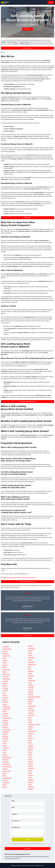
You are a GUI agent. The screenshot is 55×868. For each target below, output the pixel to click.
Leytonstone (6, 782)
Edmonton (30, 689)
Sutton (29, 703)
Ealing (29, 717)
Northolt (30, 759)
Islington (5, 683)
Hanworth (30, 766)
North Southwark (12, 577)
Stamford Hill (6, 748)
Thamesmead (31, 680)
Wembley (30, 701)
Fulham (4, 743)
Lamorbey (30, 685)
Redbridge (30, 671)
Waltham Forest (32, 664)
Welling (30, 673)
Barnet (29, 740)
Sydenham (5, 720)
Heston (30, 756)
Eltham (4, 775)
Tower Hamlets (6, 669)
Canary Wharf (6, 678)
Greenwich (5, 681)
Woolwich (5, 768)
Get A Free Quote (27, 635)
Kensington (5, 722)
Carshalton (31, 687)
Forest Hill (5, 690)
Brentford (30, 692)
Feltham (30, 770)
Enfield (30, 736)
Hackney (5, 704)
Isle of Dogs (6, 676)
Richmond (30, 694)
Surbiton (30, 729)
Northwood (31, 786)
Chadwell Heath (32, 731)
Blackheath (5, 702)
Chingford (30, 712)
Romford (30, 763)
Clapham (5, 665)
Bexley (30, 719)
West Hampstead (7, 766)
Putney (4, 752)
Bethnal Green (6, 674)
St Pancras (5, 688)
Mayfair (4, 672)
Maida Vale (5, 736)
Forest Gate (6, 761)
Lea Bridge (5, 738)
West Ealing (31, 710)
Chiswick (30, 650)
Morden (30, 653)
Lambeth (5, 660)
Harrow (30, 752)
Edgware (30, 749)
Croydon (30, 659)
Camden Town (6, 706)
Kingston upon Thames (34, 724)
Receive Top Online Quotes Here (27, 581)
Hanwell (30, 722)
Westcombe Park (7, 718)
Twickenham (31, 715)
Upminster (30, 782)
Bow (4, 692)
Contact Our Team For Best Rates (27, 401)
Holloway (5, 727)
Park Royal (31, 676)
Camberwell (4, 577)
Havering (30, 775)
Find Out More (27, 217)
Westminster (25, 577)
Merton (4, 773)
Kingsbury (30, 699)
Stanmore (30, 761)
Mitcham (5, 785)
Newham (5, 755)
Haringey (5, 780)
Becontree (30, 708)
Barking (30, 655)
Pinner (29, 777)
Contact (51, 2)
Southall (30, 754)
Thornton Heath (7, 771)
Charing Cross (32, 577)
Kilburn (4, 750)
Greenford (30, 738)
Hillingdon (30, 779)
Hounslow (30, 747)
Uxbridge (30, 789)
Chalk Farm (6, 725)
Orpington (30, 726)
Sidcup (30, 683)
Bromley (5, 695)
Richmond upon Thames (34, 696)
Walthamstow (31, 657)
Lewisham (5, 697)
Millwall (4, 667)
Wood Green (31, 648)
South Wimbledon (7, 778)
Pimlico (4, 662)
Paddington (5, 713)
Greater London (7, 729)
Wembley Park (32, 706)
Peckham (19, 577)
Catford (4, 711)
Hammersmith (6, 764)
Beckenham (6, 759)
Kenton (30, 742)
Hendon (30, 678)
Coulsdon (30, 745)
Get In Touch (27, 848)
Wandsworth (6, 732)
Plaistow (5, 741)
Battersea (5, 699)
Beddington (31, 662)
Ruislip (30, 784)
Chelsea (5, 685)
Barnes (4, 787)
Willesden (30, 646)
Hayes (29, 772)
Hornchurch (31, 768)
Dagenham (31, 733)
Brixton (4, 658)
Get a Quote (27, 29)
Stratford (5, 734)
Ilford (29, 669)
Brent (29, 666)
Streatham (5, 715)
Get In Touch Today (27, 48)
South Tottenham (7, 757)
